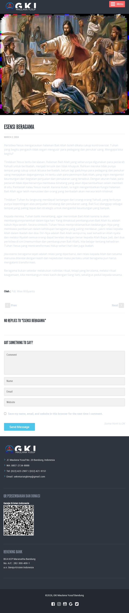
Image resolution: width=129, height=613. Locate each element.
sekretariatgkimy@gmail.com (29, 476)
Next (117, 305)
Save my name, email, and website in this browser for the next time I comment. (55, 414)
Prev (12, 305)
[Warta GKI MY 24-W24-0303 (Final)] (64, 64)
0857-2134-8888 (20, 465)
